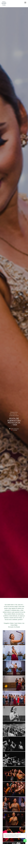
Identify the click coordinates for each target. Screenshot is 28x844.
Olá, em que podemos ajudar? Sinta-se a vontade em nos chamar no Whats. (12, 835)
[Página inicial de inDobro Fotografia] (4, 3)
